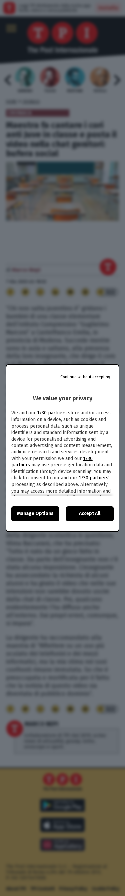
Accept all (89, 513)
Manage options (35, 513)
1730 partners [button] (52, 413)
